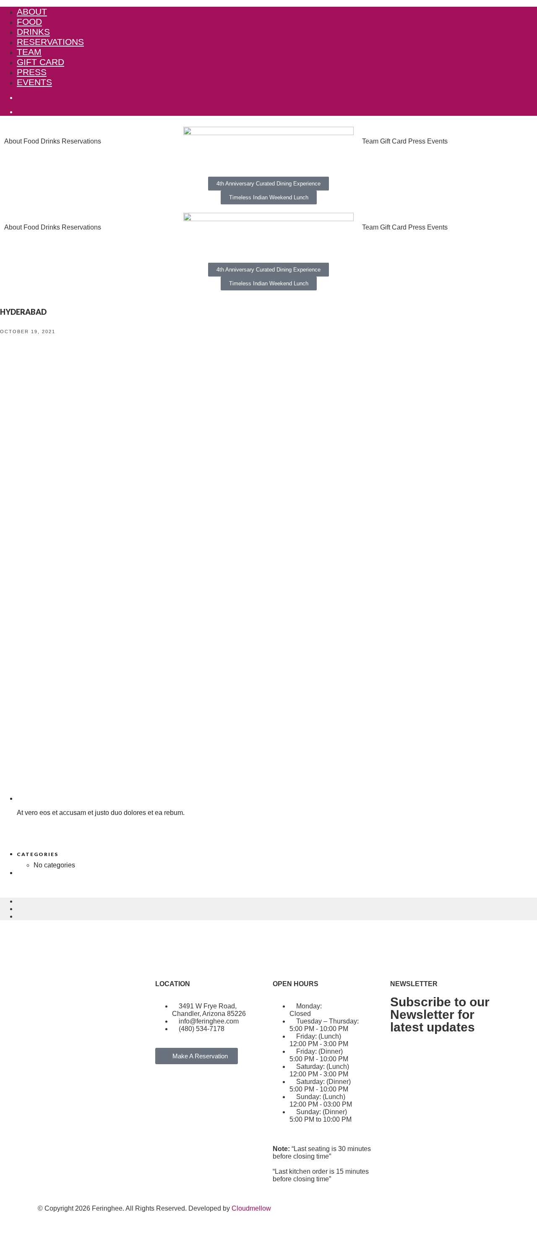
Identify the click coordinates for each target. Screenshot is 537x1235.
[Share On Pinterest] (19, 916)
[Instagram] (70, 1110)
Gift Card (40, 62)
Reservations (50, 42)
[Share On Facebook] (19, 901)
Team (29, 52)
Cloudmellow (251, 1208)
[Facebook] (48, 1110)
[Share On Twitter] (19, 908)
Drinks (33, 32)
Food (29, 21)
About (32, 11)
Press (32, 72)
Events (34, 82)
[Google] (93, 1110)
